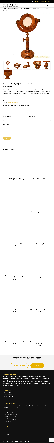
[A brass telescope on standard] (40, 295)
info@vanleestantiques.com (37, 405)
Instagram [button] (7, 434)
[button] (50, 5)
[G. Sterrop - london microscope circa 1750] (40, 327)
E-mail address (7, 116)
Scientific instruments (13, 8)
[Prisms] (40, 261)
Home (4, 8)
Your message (7, 124)
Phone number (31, 116)
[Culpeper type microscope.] (40, 197)
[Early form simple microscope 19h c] (15, 261)
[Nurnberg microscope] (40, 163)
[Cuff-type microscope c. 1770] (15, 327)
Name (5, 108)
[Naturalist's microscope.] (15, 197)
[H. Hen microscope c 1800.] (15, 229)
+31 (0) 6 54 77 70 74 (10, 429)
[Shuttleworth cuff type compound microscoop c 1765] (15, 163)
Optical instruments (26, 8)
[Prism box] (15, 295)
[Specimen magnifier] (40, 229)
